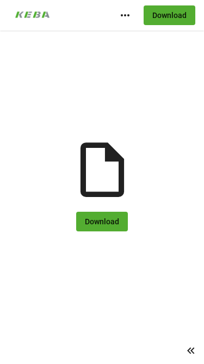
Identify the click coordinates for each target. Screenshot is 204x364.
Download (169, 15)
